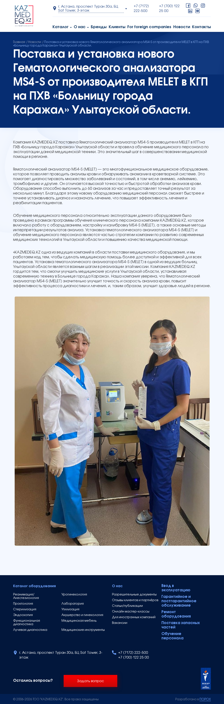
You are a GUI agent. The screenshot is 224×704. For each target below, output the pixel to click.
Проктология (23, 603)
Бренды (99, 27)
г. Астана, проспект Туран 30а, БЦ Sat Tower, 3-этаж (60, 655)
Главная (19, 42)
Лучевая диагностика (30, 630)
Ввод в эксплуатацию (175, 588)
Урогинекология (74, 594)
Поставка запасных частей (180, 625)
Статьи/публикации (127, 606)
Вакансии (119, 623)
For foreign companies (149, 27)
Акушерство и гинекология (82, 615)
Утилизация (70, 609)
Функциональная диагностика (26, 622)
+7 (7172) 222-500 (141, 9)
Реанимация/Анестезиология (26, 596)
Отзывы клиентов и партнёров (135, 600)
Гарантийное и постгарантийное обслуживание (178, 601)
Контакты (201, 27)
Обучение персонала (172, 636)
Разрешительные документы (134, 594)
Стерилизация (24, 609)
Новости (181, 27)
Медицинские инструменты (83, 630)
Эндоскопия (23, 615)
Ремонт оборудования (176, 614)
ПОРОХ (205, 699)
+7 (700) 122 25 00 (169, 9)
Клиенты (117, 27)
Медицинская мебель (78, 620)
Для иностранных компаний (134, 617)
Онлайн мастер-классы (130, 611)
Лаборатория (72, 603)
